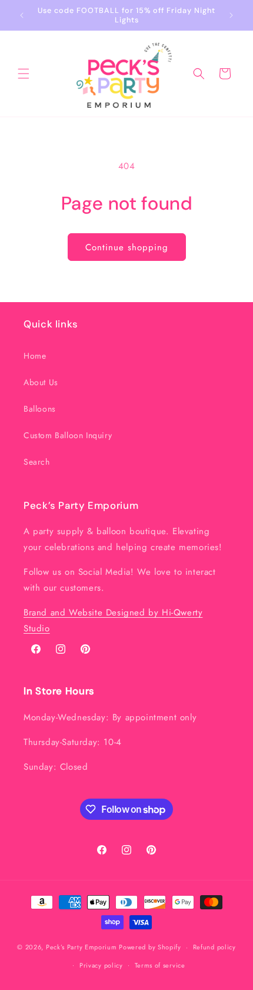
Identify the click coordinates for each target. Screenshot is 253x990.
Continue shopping (126, 247)
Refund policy (214, 947)
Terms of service (160, 965)
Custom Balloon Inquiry (68, 435)
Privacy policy (101, 965)
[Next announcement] (231, 15)
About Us (41, 382)
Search (37, 462)
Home (35, 356)
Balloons (40, 409)
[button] (23, 74)
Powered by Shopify (150, 947)
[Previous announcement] (22, 15)
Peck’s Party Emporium (81, 947)
